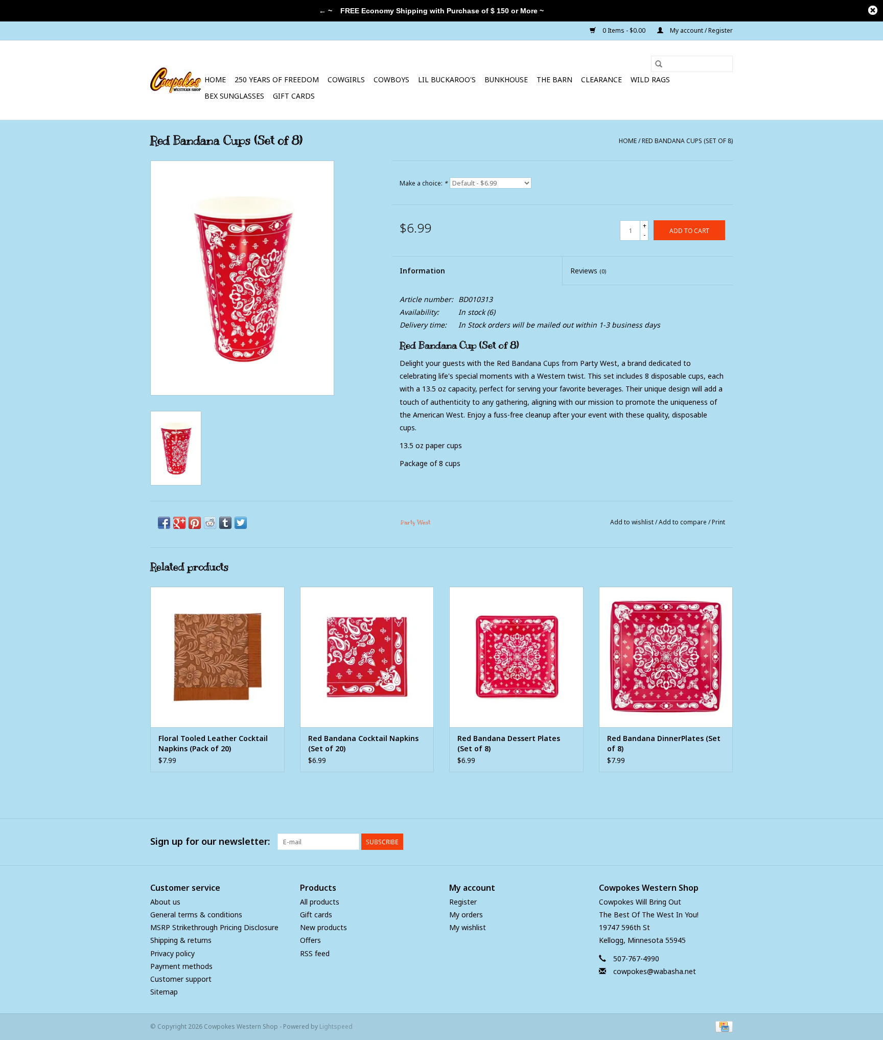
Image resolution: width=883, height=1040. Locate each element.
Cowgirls (346, 79)
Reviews (588, 270)
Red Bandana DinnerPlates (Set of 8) (664, 743)
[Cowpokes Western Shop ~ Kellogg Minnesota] (175, 80)
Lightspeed (336, 1026)
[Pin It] (195, 523)
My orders (466, 914)
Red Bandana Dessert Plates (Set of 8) (508, 743)
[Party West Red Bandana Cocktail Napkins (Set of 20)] (367, 657)
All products (319, 902)
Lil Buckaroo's (447, 79)
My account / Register (700, 30)
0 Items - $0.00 (624, 30)
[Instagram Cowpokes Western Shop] (724, 842)
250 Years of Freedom (277, 79)
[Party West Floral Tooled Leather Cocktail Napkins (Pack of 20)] (217, 657)
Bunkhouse (506, 79)
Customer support (181, 979)
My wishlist (467, 927)
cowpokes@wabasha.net (654, 971)
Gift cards (294, 96)
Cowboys (391, 79)
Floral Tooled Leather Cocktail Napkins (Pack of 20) (213, 743)
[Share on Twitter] (241, 523)
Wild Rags (650, 79)
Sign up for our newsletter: (210, 841)
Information (422, 270)
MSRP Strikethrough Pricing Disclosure (214, 927)
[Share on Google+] (179, 523)
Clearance (601, 79)
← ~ (325, 11)
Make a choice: (424, 183)
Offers (310, 940)
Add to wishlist (632, 522)
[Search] (658, 64)
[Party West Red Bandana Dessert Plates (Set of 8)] (516, 657)
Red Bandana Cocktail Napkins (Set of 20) (363, 743)
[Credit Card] (722, 1026)
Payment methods (181, 966)
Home (215, 79)
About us (165, 902)
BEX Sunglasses (234, 96)
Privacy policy (172, 953)
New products (323, 927)
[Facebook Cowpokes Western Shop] (688, 842)
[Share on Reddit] (210, 523)
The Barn (554, 79)
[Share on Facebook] (164, 523)
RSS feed (315, 953)
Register (463, 902)
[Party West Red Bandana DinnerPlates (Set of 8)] (666, 657)
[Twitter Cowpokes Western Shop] (706, 842)
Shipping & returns (181, 940)
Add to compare (683, 522)
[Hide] (873, 10)
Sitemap (164, 992)
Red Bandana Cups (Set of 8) (687, 140)
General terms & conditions (196, 914)
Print (718, 522)
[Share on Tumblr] (225, 523)
